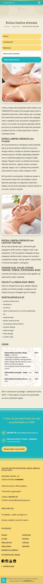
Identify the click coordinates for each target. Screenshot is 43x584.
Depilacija (7, 48)
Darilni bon (26, 535)
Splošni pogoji (8, 566)
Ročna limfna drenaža (11, 54)
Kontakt (25, 539)
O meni (4, 539)
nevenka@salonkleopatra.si (27, 433)
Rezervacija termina (11, 60)
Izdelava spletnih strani (16, 581)
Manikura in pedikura (10, 550)
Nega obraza (7, 542)
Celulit (5, 36)
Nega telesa (16, 26)
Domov (6, 26)
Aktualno (25, 546)
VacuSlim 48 (8, 42)
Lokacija (25, 542)
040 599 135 (10, 3)
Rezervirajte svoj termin (14, 449)
